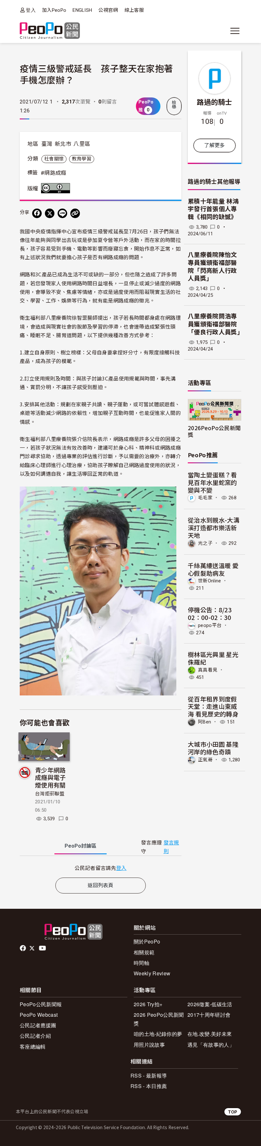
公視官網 (108, 10)
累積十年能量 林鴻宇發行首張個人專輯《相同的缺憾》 (213, 209)
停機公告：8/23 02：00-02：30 (210, 613)
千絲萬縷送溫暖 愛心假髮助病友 (213, 569)
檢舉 (174, 105)
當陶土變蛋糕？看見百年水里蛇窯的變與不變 (212, 482)
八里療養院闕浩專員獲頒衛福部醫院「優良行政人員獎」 (215, 324)
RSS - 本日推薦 (148, 1086)
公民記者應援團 (38, 1025)
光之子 (205, 543)
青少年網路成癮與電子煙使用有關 (50, 777)
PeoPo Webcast (39, 1014)
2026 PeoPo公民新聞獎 (159, 1019)
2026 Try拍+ (148, 1004)
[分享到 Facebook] (37, 213)
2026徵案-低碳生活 (209, 1004)
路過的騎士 (214, 101)
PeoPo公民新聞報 (41, 1004)
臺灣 (47, 144)
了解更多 (214, 145)
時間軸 (141, 962)
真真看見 (207, 670)
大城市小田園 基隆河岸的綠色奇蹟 (213, 748)
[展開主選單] (235, 31)
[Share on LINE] (62, 213)
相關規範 (144, 952)
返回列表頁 (101, 885)
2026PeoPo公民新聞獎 (214, 431)
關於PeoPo (147, 941)
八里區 (82, 144)
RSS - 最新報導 (148, 1075)
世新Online (209, 581)
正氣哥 (205, 760)
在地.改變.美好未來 (209, 1033)
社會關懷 (54, 159)
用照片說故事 (149, 1044)
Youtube (43, 948)
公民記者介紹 (35, 1035)
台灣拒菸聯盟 (49, 794)
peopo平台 (210, 625)
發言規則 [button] (171, 847)
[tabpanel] (100, 868)
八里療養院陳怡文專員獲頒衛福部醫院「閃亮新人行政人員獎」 (212, 266)
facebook (23, 948)
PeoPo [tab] (80, 846)
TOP (232, 1112)
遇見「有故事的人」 (210, 1044)
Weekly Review (152, 973)
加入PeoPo (54, 10)
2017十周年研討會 (208, 1014)
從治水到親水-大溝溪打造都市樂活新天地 (213, 527)
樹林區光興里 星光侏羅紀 (213, 658)
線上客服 (134, 10)
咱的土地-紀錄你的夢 (158, 1033)
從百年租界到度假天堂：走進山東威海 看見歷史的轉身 (213, 706)
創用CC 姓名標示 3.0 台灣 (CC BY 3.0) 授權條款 (57, 188)
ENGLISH (82, 10)
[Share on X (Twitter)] (49, 213)
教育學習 (81, 159)
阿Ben (204, 722)
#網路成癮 (54, 173)
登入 (31, 10)
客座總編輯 (33, 1046)
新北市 (63, 144)
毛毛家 (205, 498)
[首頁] (50, 31)
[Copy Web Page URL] (75, 213)
